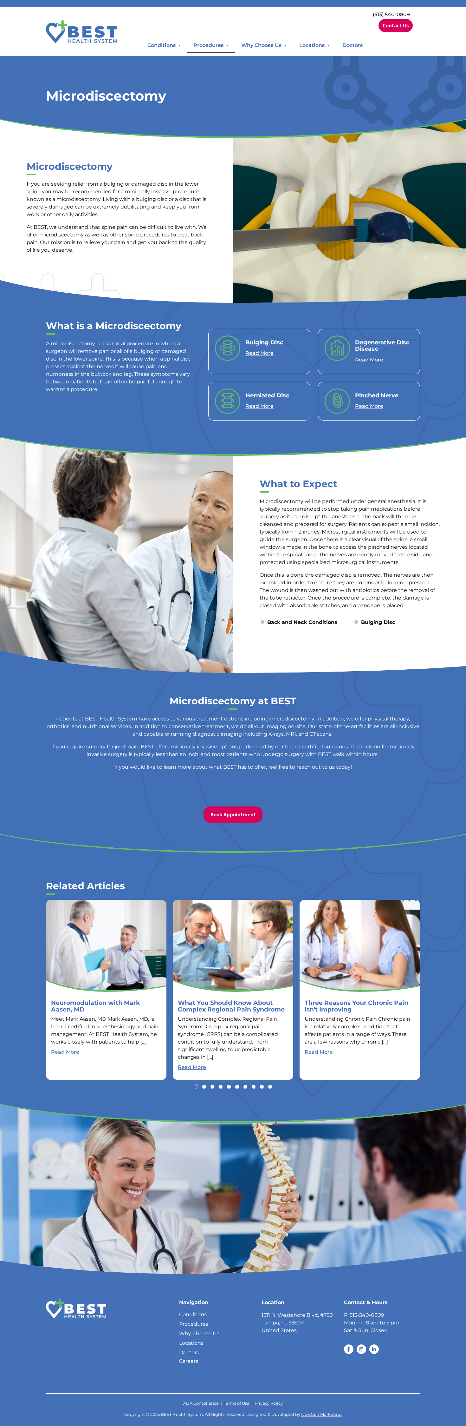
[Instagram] (361, 1349)
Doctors (352, 45)
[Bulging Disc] (227, 348)
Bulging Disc (264, 342)
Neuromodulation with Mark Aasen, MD (95, 1006)
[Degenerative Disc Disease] (337, 348)
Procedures (208, 45)
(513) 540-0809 (391, 14)
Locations (312, 45)
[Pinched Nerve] (337, 401)
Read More (259, 353)
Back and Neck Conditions (302, 622)
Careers (188, 1361)
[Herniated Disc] (227, 401)
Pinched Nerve (376, 395)
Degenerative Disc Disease (382, 345)
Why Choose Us (261, 45)
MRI (291, 734)
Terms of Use (236, 1403)
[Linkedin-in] (374, 1349)
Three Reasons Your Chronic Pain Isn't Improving (356, 1006)
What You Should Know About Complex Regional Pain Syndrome (231, 1006)
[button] (196, 1086)
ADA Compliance (201, 1403)
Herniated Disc (267, 395)
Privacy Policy (269, 1403)
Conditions (161, 45)
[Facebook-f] (348, 1349)
